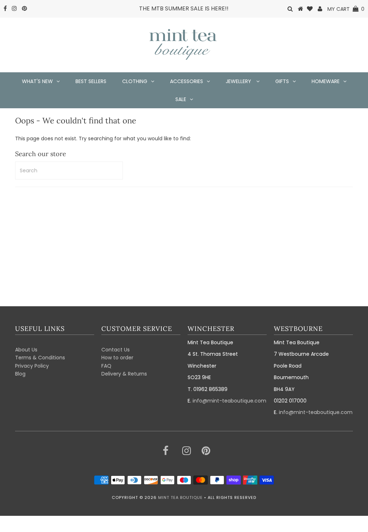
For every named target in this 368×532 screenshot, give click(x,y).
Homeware (326, 81)
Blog (20, 373)
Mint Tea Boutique (180, 497)
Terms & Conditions (40, 357)
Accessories (186, 81)
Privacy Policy (32, 365)
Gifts (282, 81)
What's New (37, 81)
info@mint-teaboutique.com (229, 400)
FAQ (106, 365)
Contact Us (115, 349)
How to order (117, 357)
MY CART (345, 9)
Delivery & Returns (124, 373)
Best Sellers (90, 81)
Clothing (134, 81)
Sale (180, 99)
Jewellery (239, 81)
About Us (26, 349)
